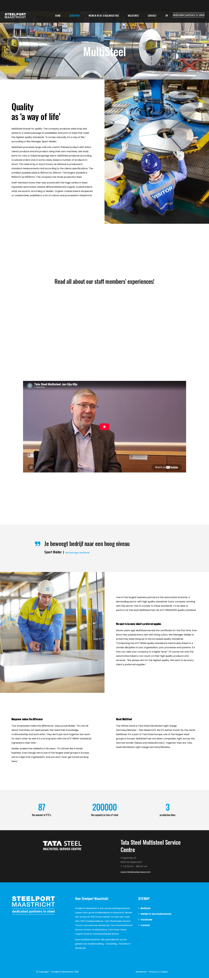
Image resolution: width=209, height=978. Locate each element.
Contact (145, 925)
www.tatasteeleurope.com (136, 872)
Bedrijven (146, 908)
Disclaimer (141, 971)
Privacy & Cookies (158, 971)
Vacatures (146, 919)
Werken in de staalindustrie (156, 913)
